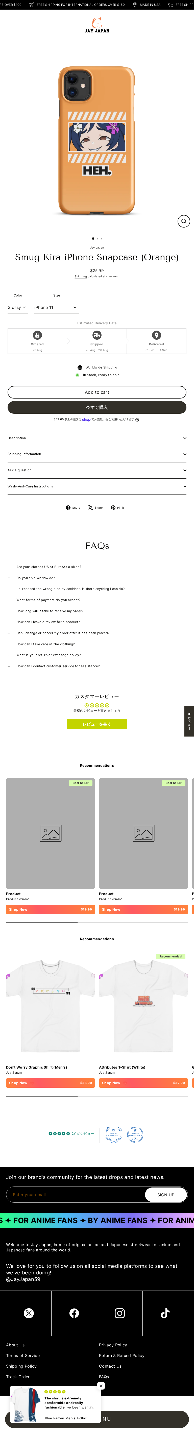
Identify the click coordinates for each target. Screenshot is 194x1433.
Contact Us (110, 1366)
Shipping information (24, 454)
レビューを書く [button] (97, 724)
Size (56, 295)
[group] (50, 1019)
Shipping (81, 276)
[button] (101, 1386)
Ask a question (19, 470)
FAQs (104, 1376)
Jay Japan (97, 247)
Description (17, 438)
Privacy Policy (113, 1344)
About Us (15, 1344)
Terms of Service (23, 1355)
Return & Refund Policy (121, 1355)
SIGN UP (166, 1194)
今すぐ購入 (97, 407)
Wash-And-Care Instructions (30, 486)
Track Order (18, 1376)
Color (18, 295)
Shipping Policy (21, 1366)
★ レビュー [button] (189, 721)
